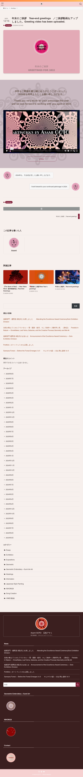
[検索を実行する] (78, 684)
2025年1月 (10, 455)
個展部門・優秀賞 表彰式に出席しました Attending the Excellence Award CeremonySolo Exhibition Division (41, 651)
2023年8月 (10, 523)
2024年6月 (10, 489)
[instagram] (39, 772)
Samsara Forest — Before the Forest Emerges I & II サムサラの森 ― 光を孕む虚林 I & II (36, 351)
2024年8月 (10, 480)
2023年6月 (10, 533)
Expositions (10, 559)
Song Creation (11, 593)
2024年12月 (10, 460)
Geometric (10, 564)
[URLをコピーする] (41, 208)
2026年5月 (10, 388)
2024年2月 (10, 504)
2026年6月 (10, 383)
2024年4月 (10, 499)
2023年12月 (10, 509)
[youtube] (44, 772)
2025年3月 (10, 451)
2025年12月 (10, 412)
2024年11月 (10, 465)
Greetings (8, 25)
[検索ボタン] (80, 4)
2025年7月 (10, 431)
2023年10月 (10, 513)
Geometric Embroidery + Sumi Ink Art (19, 569)
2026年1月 (10, 407)
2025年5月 (10, 441)
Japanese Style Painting (15, 584)
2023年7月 (10, 528)
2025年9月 (10, 422)
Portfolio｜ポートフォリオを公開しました (18, 345)
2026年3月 (10, 398)
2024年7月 (10, 484)
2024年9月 (10, 475)
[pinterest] (41, 772)
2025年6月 (10, 436)
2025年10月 (10, 417)
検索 (75, 306)
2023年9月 (10, 518)
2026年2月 (10, 402)
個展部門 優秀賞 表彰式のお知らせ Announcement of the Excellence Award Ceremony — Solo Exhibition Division (38, 666)
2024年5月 (10, 494)
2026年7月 (10, 378)
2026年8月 (10, 374)
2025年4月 (10, 446)
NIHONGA (10, 588)
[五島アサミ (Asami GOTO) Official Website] (41, 4)
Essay (8, 550)
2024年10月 (10, 470)
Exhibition (9, 555)
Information (10, 579)
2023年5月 (10, 537)
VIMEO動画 (10, 598)
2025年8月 (10, 427)
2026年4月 (10, 393)
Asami (14, 250)
